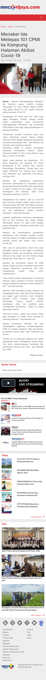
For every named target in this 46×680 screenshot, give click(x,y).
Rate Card (6, 657)
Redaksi (5, 632)
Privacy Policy (8, 638)
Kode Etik (6, 641)
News (3, 26)
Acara (29, 638)
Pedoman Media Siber (11, 646)
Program (6, 635)
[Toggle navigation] (41, 17)
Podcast (30, 629)
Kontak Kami (7, 660)
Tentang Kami (8, 629)
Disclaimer (6, 643)
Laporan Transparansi (11, 649)
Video (29, 635)
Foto (28, 632)
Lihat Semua (36, 517)
